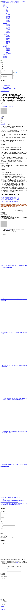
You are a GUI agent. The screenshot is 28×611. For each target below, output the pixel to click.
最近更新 (5, 56)
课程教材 (8, 48)
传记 (7, 10)
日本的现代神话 (6, 85)
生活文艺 (5, 91)
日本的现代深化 (6, 87)
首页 (2, 91)
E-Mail (17, 562)
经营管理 (8, 36)
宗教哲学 (8, 25)
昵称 (2, 523)
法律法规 (8, 30)
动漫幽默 (8, 21)
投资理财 (8, 38)
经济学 (7, 35)
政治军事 (8, 28)
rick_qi (8, 229)
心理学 (7, 31)
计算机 (7, 39)
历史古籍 (8, 27)
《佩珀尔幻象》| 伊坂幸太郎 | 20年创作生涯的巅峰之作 (13, 497)
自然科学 (8, 45)
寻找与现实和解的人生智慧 (9, 88)
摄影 (7, 13)
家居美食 (8, 18)
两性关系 (8, 20)
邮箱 (2, 526)
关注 (2, 117)
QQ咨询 (2, 606)
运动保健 (8, 16)
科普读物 (8, 41)
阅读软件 (5, 57)
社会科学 (8, 24)
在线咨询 (3, 609)
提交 (2, 533)
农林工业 (8, 42)
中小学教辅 (8, 53)
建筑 (7, 43)
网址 (2, 528)
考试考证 (8, 50)
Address (2, 531)
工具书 (7, 52)
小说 (7, 7)
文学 (7, 9)
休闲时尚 (8, 17)
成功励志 (8, 32)
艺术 (7, 11)
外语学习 (8, 49)
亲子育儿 (8, 14)
